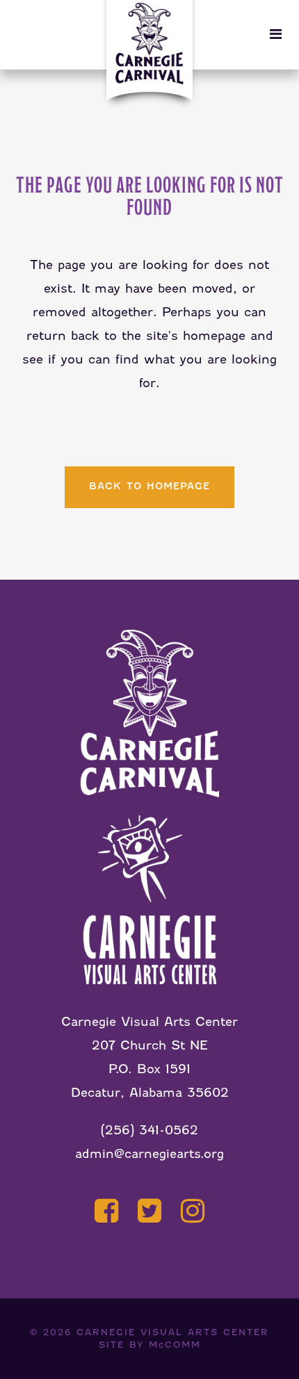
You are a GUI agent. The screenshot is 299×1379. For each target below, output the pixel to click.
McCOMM (175, 1344)
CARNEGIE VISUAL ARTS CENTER (172, 1332)
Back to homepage (149, 485)
